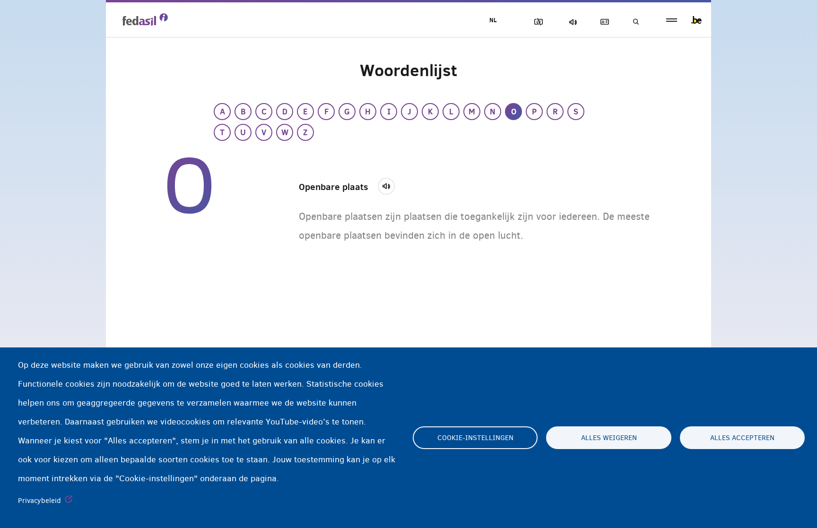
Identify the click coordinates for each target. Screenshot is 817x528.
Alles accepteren (742, 437)
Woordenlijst (602, 22)
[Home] (145, 19)
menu (671, 20)
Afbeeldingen (536, 22)
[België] (696, 20)
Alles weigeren (609, 437)
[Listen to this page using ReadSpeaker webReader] (389, 185)
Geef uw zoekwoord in (635, 22)
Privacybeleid (39, 500)
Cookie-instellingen (475, 437)
